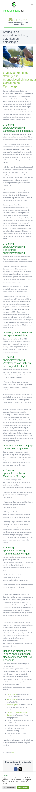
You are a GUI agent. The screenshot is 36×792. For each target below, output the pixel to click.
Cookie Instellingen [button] (9, 787)
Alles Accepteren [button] (23, 787)
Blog (12, 752)
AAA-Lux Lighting (12, 705)
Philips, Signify (12, 694)
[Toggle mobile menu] (32, 5)
